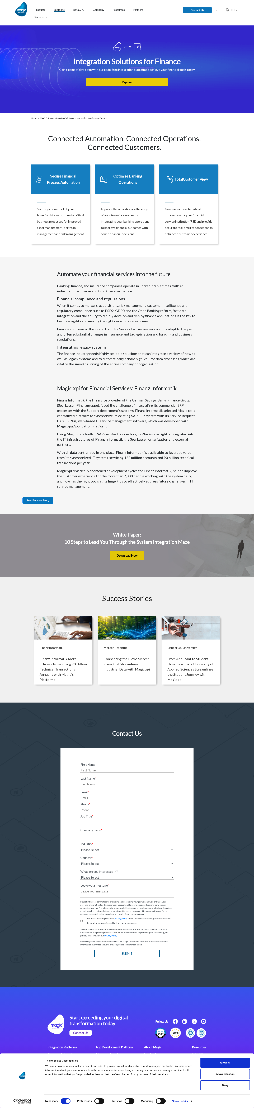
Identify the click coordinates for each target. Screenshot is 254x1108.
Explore (127, 82)
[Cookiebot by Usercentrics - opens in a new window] (22, 1101)
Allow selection (225, 1074)
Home (34, 118)
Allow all (225, 1062)
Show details (180, 1101)
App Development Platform (114, 1047)
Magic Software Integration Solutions (57, 118)
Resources (199, 1047)
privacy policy (121, 918)
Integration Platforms (62, 1047)
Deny (225, 1085)
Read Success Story (37, 500)
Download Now (127, 555)
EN (233, 10)
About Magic (153, 1047)
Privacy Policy (110, 935)
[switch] (99, 1101)
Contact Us (197, 10)
